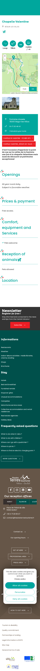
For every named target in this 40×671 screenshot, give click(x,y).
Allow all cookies (20, 585)
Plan (24, 89)
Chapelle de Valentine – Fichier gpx (17, 138)
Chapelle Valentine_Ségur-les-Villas (17, 144)
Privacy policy (20, 579)
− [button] (5, 59)
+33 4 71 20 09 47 (13, 514)
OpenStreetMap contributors (29, 93)
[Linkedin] (23, 490)
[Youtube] (29, 490)
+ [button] (4, 55)
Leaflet (13, 93)
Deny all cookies (20, 599)
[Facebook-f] (10, 490)
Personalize (20, 592)
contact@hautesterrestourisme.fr (20, 518)
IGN (33, 89)
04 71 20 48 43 (15, 126)
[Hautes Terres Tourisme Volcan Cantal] (8, 37)
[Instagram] (16, 490)
